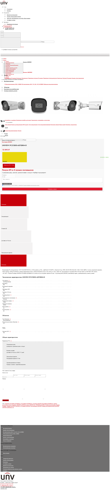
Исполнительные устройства (9, 448)
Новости (6, 135)
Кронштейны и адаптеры (10, 120)
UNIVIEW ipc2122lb (40, 405)
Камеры (6, 130)
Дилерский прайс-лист (8, 458)
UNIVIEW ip (17, 406)
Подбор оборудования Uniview (14, 16)
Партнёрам (5, 462)
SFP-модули (25, 124)
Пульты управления (10, 71)
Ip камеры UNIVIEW (25, 406)
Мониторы (8, 66)
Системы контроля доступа (11, 67)
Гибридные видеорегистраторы (51, 84)
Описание (3, 204)
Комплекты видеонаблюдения (12, 65)
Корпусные (59, 78)
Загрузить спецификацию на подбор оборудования (18, 18)
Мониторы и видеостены (71, 124)
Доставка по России (6, 240)
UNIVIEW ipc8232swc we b (23, 405)
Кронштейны (9, 122)
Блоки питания (8, 124)
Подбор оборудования (8, 460)
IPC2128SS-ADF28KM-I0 (26, 403)
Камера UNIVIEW (11, 406)
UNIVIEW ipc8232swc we (8, 407)
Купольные (18, 78)
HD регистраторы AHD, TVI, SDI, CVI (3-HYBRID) (13, 432)
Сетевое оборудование (11, 69)
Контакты (9, 11)
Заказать (5, 161)
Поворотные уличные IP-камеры (35, 78)
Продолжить (5, 400)
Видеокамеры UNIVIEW (36, 406)
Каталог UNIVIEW (27, 62)
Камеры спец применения (78, 78)
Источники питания (55, 124)
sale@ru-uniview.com (9, 29)
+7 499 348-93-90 (9, 28)
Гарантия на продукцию (12, 15)
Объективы (8, 64)
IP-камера (14, 405)
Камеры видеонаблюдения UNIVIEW (50, 406)
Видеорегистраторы (9, 81)
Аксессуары (8, 75)
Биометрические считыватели (9, 446)
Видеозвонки (8, 73)
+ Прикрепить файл (7, 184)
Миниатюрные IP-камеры (10, 78)
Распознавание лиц (10, 74)
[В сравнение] (10, 92)
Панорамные (25, 78)
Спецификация (5, 216)
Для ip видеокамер (33, 124)
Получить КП (7, 26)
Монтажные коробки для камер (23, 120)
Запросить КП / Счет (6, 485)
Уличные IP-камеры (67, 78)
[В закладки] (29, 92)
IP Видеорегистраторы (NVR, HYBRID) (11, 433)
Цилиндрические (53, 78)
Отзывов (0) (4, 228)
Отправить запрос (52, 189)
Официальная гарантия (6, 252)
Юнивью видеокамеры (50, 405)
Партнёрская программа (12, 24)
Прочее (19, 130)
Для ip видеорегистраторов (44, 124)
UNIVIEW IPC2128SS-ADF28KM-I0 (12, 403)
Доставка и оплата (11, 20)
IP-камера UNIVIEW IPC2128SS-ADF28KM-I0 (43, 403)
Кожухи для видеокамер (17, 124)
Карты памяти (62, 124)
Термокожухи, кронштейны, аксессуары (40, 120)
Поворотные (46, 78)
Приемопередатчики (10, 70)
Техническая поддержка (8, 467)
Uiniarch (6, 127)
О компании (9, 9)
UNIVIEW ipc (32, 405)
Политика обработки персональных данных (31, 185)
